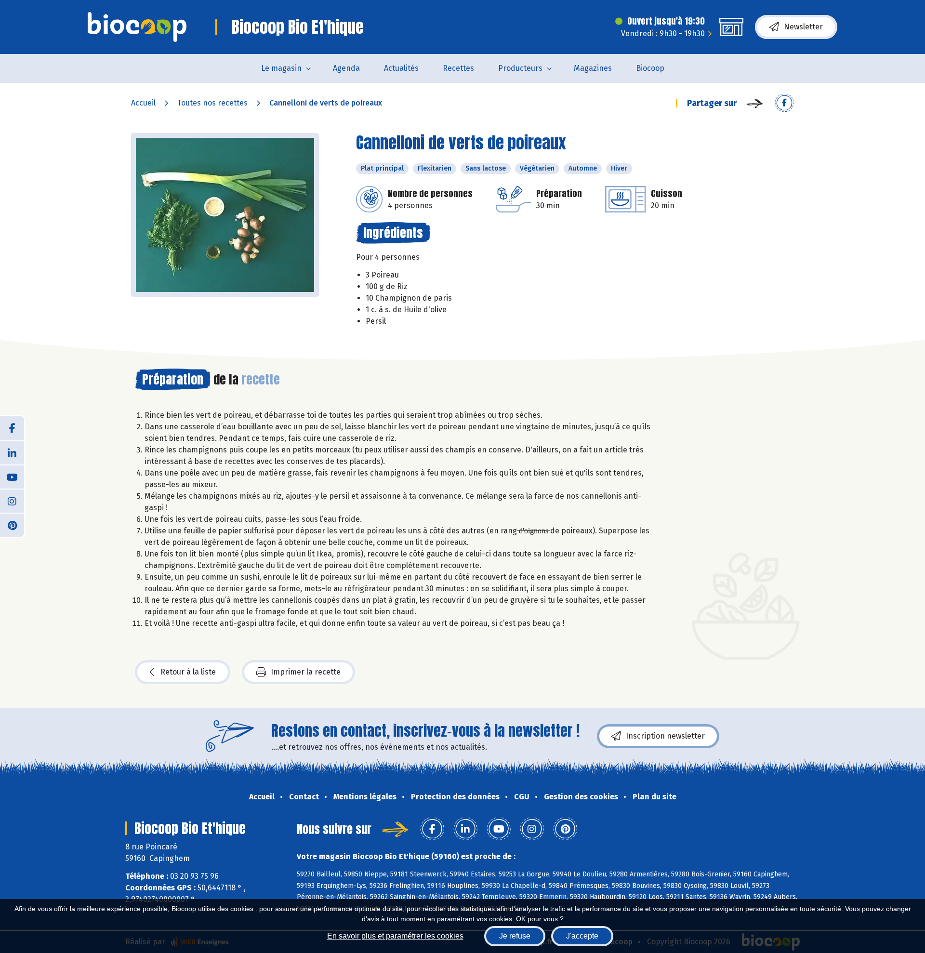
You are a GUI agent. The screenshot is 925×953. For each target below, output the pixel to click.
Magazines (593, 68)
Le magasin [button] (281, 68)
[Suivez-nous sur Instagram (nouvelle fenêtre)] (12, 501)
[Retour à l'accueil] (137, 27)
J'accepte (582, 936)
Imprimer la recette (306, 671)
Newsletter (803, 26)
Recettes (458, 68)
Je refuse (514, 936)
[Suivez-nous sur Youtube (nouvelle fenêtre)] (12, 476)
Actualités (401, 68)
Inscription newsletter (665, 736)
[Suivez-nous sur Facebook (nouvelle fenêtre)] (12, 428)
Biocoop (650, 68)
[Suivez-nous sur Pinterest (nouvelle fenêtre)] (12, 525)
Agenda (346, 68)
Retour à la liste (188, 671)
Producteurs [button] (520, 68)
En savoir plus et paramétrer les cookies (395, 936)
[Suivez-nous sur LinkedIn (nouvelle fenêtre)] (12, 452)
